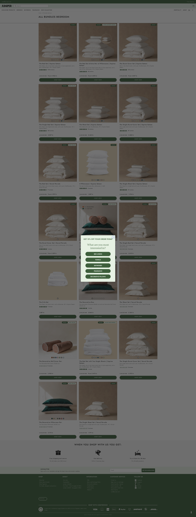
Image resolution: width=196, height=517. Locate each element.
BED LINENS (98, 254)
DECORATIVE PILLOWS (98, 277)
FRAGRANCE (98, 271)
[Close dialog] (113, 237)
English (41, 499)
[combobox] (43, 498)
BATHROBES (98, 265)
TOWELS (98, 260)
